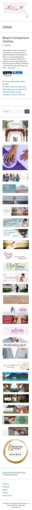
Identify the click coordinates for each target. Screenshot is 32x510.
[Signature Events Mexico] (16, 222)
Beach (7, 86)
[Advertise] (16, 331)
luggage (18, 92)
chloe (9, 89)
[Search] (27, 111)
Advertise (6, 487)
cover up (14, 89)
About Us (6, 484)
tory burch (14, 94)
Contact (5, 492)
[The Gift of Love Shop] (16, 398)
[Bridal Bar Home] (16, 365)
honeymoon (22, 89)
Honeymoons (15, 81)
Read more (11, 68)
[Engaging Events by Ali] (16, 409)
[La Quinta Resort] (15, 323)
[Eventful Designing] (16, 388)
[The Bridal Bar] (15, 310)
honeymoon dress (9, 92)
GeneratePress (16, 507)
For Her (7, 81)
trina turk (22, 94)
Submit (5, 489)
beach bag (13, 86)
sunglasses (6, 94)
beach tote (22, 86)
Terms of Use (7, 495)
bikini (4, 89)
